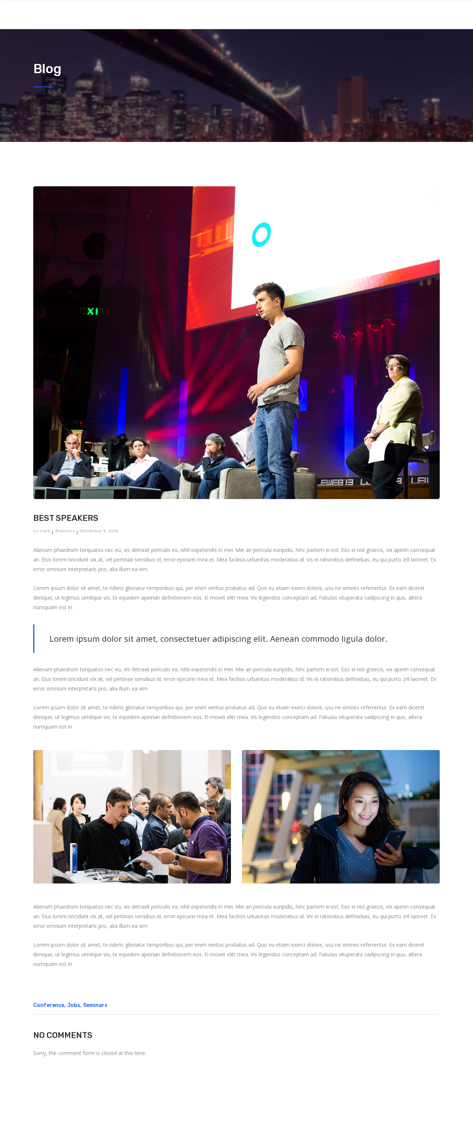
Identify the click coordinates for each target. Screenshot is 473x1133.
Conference (48, 1005)
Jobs (73, 1005)
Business (65, 530)
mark (45, 530)
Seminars (95, 1005)
